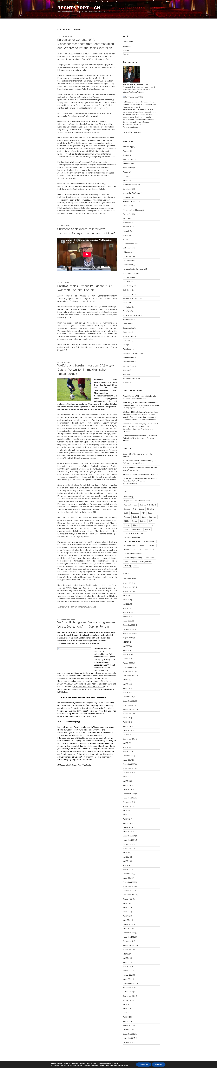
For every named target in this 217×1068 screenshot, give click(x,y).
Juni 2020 (126, 646)
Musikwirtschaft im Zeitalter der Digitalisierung (140, 474)
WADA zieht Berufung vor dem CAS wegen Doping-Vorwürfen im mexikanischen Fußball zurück (86, 369)
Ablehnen (158, 1064)
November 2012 (129, 937)
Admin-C (126, 155)
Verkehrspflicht (128, 362)
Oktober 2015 (128, 802)
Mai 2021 (126, 604)
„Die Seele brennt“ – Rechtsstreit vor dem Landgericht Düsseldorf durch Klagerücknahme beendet (139, 417)
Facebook (126, 206)
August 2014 (127, 848)
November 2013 (129, 886)
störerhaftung (137, 549)
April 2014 (126, 865)
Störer (126, 549)
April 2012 (126, 966)
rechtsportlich (78, 7)
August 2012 (127, 950)
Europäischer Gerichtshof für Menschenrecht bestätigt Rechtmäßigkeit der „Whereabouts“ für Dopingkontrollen (85, 44)
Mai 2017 (126, 743)
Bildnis (125, 180)
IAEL (151, 521)
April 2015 (126, 819)
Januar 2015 (127, 832)
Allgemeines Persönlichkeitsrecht (137, 501)
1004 (95, 689)
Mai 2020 (126, 650)
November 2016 (129, 768)
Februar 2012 (128, 975)
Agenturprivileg (128, 159)
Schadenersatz (149, 541)
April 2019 (126, 692)
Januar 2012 (127, 979)
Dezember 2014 (129, 836)
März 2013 (127, 920)
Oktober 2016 (128, 773)
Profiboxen (127, 303)
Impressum (127, 46)
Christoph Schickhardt (148, 505)
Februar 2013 (128, 924)
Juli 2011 (126, 1004)
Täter (125, 345)
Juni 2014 (126, 857)
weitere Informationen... (132, 132)
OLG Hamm (127, 290)
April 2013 (126, 916)
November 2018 (129, 705)
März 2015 (127, 823)
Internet (127, 525)
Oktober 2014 (128, 844)
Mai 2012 (126, 962)
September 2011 (129, 996)
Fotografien (127, 214)
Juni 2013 (126, 907)
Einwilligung (127, 197)
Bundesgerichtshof (130, 185)
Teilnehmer (127, 349)
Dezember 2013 (129, 882)
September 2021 (129, 587)
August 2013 (127, 899)
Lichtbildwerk (128, 260)
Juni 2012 (126, 958)
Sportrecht (127, 332)
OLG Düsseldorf (129, 277)
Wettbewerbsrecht (130, 378)
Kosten (125, 235)
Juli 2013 (126, 903)
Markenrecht (128, 265)
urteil (126, 562)
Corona (127, 509)
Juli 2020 (126, 642)
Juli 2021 (126, 595)
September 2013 (129, 895)
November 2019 (129, 671)
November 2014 (129, 840)
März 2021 (127, 612)
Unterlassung (150, 549)
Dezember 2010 (129, 1034)
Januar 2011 (127, 1030)
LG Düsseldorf (128, 248)
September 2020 (129, 633)
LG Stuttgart (127, 256)
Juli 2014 (126, 853)
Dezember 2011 (129, 983)
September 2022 (129, 579)
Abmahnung (127, 147)
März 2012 (127, 971)
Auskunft (126, 172)
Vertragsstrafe (128, 366)
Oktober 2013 (128, 891)
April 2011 (126, 1017)
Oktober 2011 (128, 992)
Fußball (136, 517)
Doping (141, 509)
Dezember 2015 (129, 794)
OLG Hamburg (128, 286)
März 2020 (127, 659)
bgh (135, 505)
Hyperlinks (127, 223)
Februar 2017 (128, 756)
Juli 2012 (126, 954)
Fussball (127, 517)
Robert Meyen (128, 396)
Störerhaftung (128, 336)
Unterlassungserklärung (132, 353)
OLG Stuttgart (128, 294)
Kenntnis (126, 231)
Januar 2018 (127, 730)
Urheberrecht (128, 357)
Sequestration (128, 328)
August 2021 (127, 591)
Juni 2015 (126, 815)
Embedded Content (130, 201)
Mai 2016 (126, 781)
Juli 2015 (126, 810)
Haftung (126, 218)
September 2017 (129, 739)
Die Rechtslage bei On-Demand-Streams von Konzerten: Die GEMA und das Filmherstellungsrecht (140, 480)
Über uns (126, 54)
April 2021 (126, 608)
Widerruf (126, 383)
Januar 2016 (127, 789)
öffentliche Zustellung (131, 273)
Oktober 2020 (128, 629)
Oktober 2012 (128, 941)
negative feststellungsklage (135, 533)
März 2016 (127, 785)
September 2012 (129, 945)
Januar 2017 (127, 760)
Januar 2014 (127, 878)
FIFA (143, 513)
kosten (143, 525)
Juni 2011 (126, 1009)
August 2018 (127, 713)
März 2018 (127, 726)
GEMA (126, 521)
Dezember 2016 (129, 764)
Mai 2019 (126, 688)
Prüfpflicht (127, 311)
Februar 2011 (127, 1025)
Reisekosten (128, 324)
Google (134, 521)
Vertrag (134, 562)
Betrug (125, 176)
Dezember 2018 (129, 701)
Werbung (126, 370)
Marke (126, 529)
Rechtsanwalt (128, 319)
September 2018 (129, 709)
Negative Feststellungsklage (134, 269)
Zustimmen (144, 1064)
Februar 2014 (128, 874)
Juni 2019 (126, 684)
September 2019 (129, 676)
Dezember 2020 (129, 625)
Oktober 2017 (128, 735)
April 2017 (126, 747)
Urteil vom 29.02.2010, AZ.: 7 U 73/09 (88, 687)
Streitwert (127, 341)
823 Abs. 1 (88, 689)
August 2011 (127, 1000)
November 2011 (129, 988)
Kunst (151, 525)
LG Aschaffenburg (130, 244)
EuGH (126, 513)
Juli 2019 (126, 680)
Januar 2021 (127, 621)
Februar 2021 (128, 617)
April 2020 (127, 655)
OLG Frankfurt (128, 282)
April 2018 (126, 722)
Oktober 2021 (128, 583)
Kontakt (126, 50)
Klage (135, 525)
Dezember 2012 (129, 933)
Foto (150, 513)
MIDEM (147, 529)
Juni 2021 (126, 600)
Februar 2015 (128, 827)
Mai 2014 (126, 861)
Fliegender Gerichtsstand (132, 210)
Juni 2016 (126, 777)
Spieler (142, 545)
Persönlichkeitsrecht (131, 298)
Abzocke (126, 151)
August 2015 (127, 806)
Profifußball (127, 307)
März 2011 (126, 1021)
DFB (134, 509)
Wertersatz (127, 374)
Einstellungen (115, 1066)
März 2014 (127, 869)
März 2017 (127, 751)
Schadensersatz (130, 545)
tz (110, 347)
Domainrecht (128, 189)
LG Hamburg (127, 252)
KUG (124, 239)
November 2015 (129, 798)
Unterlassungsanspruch (133, 554)
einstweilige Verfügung (131, 193)
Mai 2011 (126, 1013)
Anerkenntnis (128, 168)
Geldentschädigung (149, 517)
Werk (136, 566)
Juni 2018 (126, 718)
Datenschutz (128, 42)
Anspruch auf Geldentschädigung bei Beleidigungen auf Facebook (138, 428)
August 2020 (128, 638)
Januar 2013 (127, 928)
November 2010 (129, 1038)
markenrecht (137, 529)
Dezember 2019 (129, 667)
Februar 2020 (128, 663)
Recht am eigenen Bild (131, 315)
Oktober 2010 (128, 1042)
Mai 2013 (126, 912)
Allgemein (126, 163)
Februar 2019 (128, 697)
